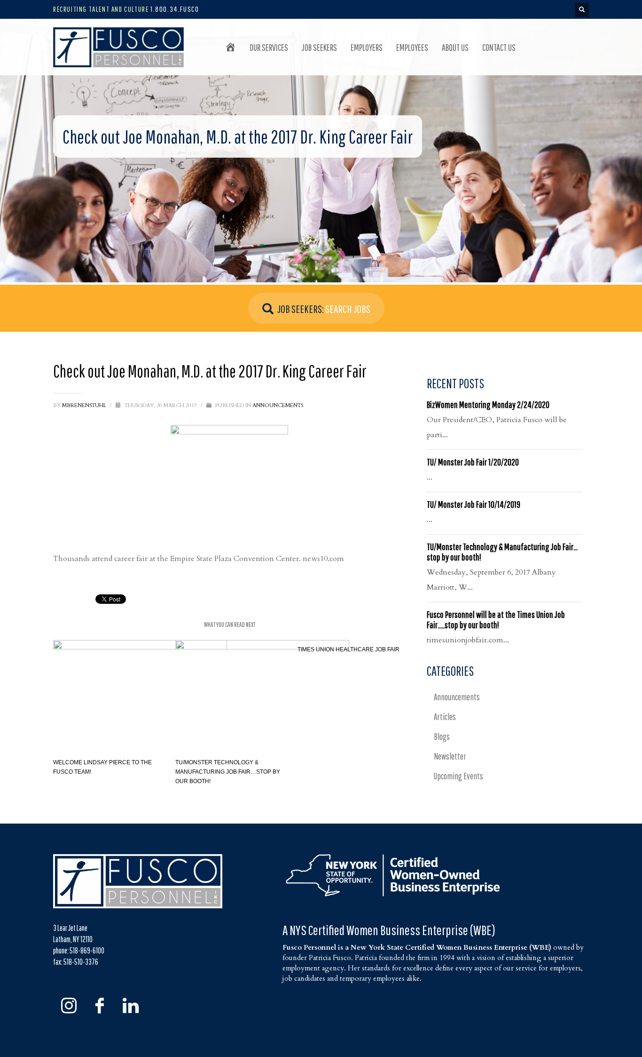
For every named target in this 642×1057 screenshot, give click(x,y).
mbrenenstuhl (85, 405)
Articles (445, 717)
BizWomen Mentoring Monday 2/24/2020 (488, 404)
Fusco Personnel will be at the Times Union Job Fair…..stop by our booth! (496, 619)
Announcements (277, 405)
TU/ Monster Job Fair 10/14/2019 (473, 504)
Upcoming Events (458, 776)
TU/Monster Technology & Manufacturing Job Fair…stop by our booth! (227, 772)
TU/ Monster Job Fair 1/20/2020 (473, 461)
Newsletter (450, 756)
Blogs (442, 736)
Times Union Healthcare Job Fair (348, 649)
